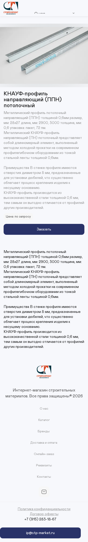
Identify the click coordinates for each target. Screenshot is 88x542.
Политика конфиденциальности (44, 509)
